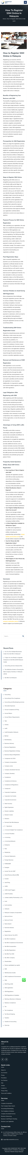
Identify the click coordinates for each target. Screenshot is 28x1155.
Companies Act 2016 (10, 758)
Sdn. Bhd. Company (10, 957)
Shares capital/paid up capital (12, 965)
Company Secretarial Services (12, 769)
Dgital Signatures (9, 807)
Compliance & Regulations (11, 784)
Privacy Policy (4, 1090)
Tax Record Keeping (10, 1014)
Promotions (4, 1077)
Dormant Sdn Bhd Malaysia (12, 822)
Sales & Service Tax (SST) (11, 935)
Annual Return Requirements (12, 717)
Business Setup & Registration (12, 754)
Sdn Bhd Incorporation (10, 946)
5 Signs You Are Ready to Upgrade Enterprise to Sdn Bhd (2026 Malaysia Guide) (13, 660)
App (6, 721)
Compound (7, 788)
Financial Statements (10, 856)
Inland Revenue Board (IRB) (12, 875)
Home (4, 18)
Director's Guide (9, 815)
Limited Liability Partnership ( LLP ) (14, 897)
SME (6, 969)
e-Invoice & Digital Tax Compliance (14, 830)
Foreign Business (9, 860)
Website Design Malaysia (16, 1151)
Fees (6, 848)
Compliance (8, 777)
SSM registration (9, 987)
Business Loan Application (7, 1121)
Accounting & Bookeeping (7, 1108)
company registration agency (10, 621)
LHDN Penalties (9, 893)
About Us (3, 1070)
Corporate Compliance (10, 792)
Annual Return (8, 713)
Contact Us (3, 1088)
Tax (5, 1006)
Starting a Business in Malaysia (13, 999)
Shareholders (8, 961)
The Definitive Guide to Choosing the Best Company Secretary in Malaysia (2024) (13, 672)
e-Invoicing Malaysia (10, 841)
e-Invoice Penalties (9, 833)
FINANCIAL (7, 852)
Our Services (4, 1072)
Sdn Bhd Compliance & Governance (14, 942)
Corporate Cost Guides (10, 796)
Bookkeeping (8, 739)
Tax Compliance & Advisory (7, 1111)
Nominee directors (9, 927)
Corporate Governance (10, 799)
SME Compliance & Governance (13, 976)
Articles (6, 724)
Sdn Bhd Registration (10, 950)
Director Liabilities (9, 811)
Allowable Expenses (10, 706)
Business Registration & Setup (12, 751)
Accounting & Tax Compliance (12, 698)
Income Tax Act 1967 (10, 871)
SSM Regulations (9, 991)
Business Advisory (9, 743)
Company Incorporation (11, 762)
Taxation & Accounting (10, 1021)
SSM (6, 980)
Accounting (7, 694)
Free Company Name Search (8, 1106)
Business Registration (10, 747)
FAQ (2, 1083)
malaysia (7, 908)
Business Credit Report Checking (9, 1119)
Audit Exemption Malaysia (11, 732)
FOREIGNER (8, 863)
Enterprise (7, 845)
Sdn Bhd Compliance (10, 939)
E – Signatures (8, 826)
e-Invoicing (7, 837)
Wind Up (7, 1025)
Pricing (2, 1075)
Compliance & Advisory (11, 781)
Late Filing (7, 882)
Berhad (6, 736)
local (6, 901)
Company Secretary (10, 773)
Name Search (8, 924)
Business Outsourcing (6, 1116)
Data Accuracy (8, 803)
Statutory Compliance (10, 1002)
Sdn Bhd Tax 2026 (9, 954)
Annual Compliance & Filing (12, 709)
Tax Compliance (9, 1010)
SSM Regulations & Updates (12, 995)
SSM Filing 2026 (9, 984)
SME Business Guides (10, 972)
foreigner (7, 867)
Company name (9, 766)
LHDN (6, 886)
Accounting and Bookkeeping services (14, 702)
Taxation (7, 1018)
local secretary (8, 905)
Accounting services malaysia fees (13, 665)
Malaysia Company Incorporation (13, 912)
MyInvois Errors (8, 916)
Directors (7, 818)
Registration (8, 931)
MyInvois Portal (9, 920)
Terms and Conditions (6, 1093)
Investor (7, 878)
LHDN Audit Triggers (10, 890)
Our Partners (4, 1080)
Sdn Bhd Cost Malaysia (11, 677)
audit (6, 728)
